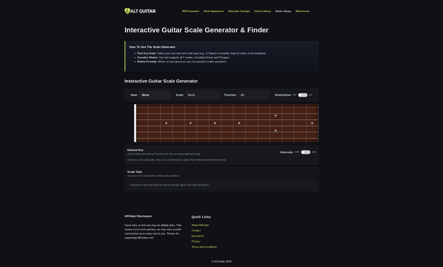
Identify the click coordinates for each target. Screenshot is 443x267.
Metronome (302, 11)
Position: (230, 94)
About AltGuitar (200, 225)
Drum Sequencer (214, 11)
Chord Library (262, 11)
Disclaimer (198, 235)
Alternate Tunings (239, 11)
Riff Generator (190, 11)
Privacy (196, 241)
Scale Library (283, 11)
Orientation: (283, 94)
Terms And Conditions (204, 246)
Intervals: (286, 152)
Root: (134, 94)
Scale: (180, 94)
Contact (196, 230)
